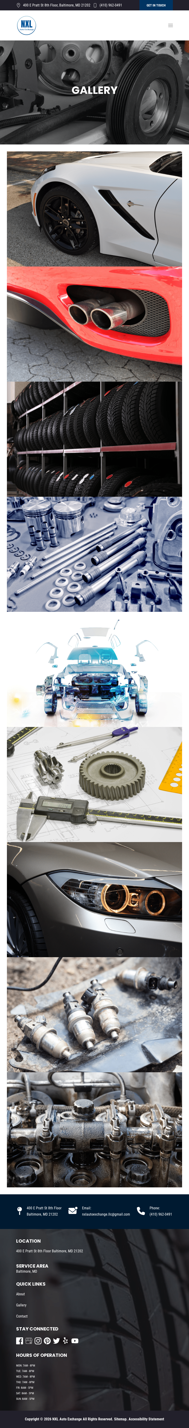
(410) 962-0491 (111, 5)
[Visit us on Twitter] (56, 1340)
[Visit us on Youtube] (74, 1340)
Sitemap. (120, 1419)
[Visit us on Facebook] (19, 1340)
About (20, 1294)
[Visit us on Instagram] (38, 1340)
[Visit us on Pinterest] (47, 1340)
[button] (170, 25)
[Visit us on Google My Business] (28, 1340)
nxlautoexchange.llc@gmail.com (106, 1214)
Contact (22, 1316)
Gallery (21, 1305)
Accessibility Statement (146, 1419)
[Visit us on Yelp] (65, 1340)
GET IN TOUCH (156, 5)
